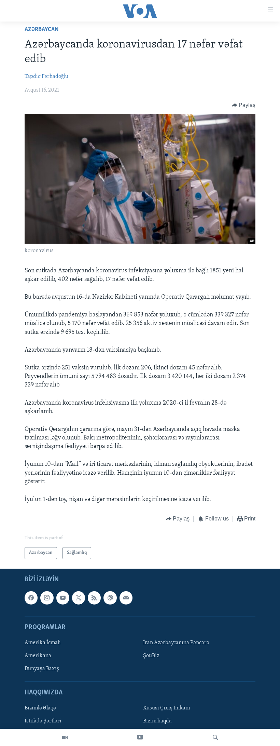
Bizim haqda (157, 721)
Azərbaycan (42, 30)
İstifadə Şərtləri (43, 721)
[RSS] (94, 597)
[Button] (244, 105)
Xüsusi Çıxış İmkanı (166, 708)
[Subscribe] (126, 597)
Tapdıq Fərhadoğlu (46, 76)
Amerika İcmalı (43, 643)
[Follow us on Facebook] (31, 597)
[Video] (65, 737)
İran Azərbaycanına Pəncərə (176, 643)
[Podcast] (109, 597)
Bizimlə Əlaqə (40, 708)
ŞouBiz (151, 656)
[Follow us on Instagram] (46, 597)
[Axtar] (215, 737)
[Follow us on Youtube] (62, 597)
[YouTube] (140, 737)
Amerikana (38, 656)
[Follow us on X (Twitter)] (78, 597)
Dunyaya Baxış (42, 669)
